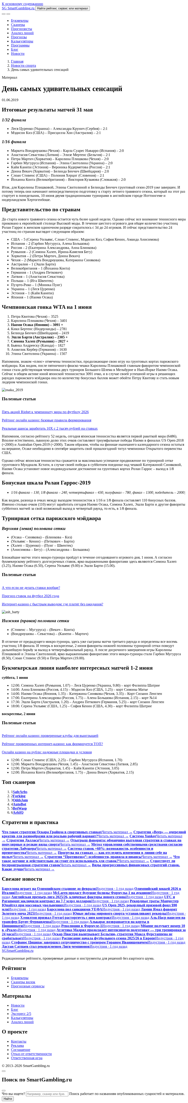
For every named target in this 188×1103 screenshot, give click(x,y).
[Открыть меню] (8, 14)
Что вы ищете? (13, 1094)
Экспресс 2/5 (21, 1014)
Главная (17, 61)
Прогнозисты (21, 29)
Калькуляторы (22, 41)
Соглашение (20, 1050)
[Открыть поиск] (4, 14)
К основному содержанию (22, 4)
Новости (18, 54)
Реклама (17, 1045)
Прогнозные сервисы (27, 986)
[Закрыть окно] (4, 1071)
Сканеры (18, 25)
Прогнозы (19, 37)
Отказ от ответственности (31, 1054)
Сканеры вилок (23, 982)
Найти (8, 1098)
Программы (20, 45)
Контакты (18, 1041)
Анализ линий (22, 33)
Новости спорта (23, 65)
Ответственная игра (26, 1058)
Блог (14, 49)
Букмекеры (19, 20)
